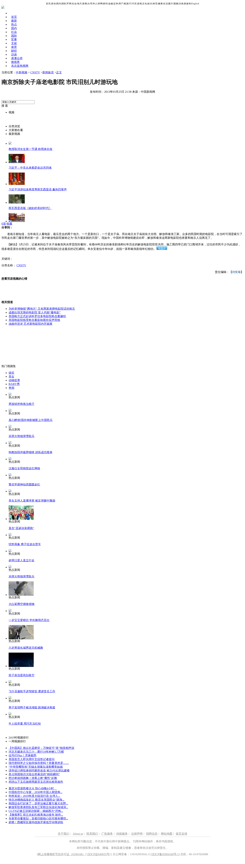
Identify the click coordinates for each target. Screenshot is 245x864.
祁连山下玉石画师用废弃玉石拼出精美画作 (36, 781)
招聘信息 (151, 833)
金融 (110, 3)
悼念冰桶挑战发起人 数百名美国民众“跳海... (36, 799)
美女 (11, 376)
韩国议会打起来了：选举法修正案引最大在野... (38, 803)
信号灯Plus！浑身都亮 (22, 755)
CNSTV (35, 72)
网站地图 (166, 833)
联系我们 (92, 833)
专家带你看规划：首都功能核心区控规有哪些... (38, 818)
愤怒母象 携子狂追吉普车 (25, 544)
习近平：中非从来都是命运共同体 (30, 167)
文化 (144, 3)
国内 (58, 3)
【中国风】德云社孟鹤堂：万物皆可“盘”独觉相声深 (41, 747)
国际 (64, 3)
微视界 (15, 62)
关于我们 (63, 833)
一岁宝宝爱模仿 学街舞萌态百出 (29, 620)
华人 (95, 3)
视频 (176, 3)
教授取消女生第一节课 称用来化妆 (30, 149)
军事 (69, 3)
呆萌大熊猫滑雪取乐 (21, 436)
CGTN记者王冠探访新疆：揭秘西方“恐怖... (36, 810)
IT (130, 3)
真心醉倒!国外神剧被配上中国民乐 (31, 420)
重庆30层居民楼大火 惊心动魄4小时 (33, 788)
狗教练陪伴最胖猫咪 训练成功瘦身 (30, 452)
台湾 (90, 3)
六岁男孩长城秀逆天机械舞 (26, 647)
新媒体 (187, 3)
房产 (121, 3)
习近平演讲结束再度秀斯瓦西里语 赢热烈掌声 (38, 189)
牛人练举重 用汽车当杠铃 (25, 723)
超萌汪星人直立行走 (21, 560)
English (195, 3)
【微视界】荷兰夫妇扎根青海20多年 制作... (36, 814)
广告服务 (107, 833)
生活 (165, 3)
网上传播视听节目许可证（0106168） (61, 854)
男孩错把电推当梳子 (21, 403)
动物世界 (14, 380)
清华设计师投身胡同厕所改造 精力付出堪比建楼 (39, 770)
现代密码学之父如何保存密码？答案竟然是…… (39, 762)
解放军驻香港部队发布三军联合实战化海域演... (38, 807)
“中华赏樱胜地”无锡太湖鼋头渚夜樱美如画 (36, 766)
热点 (14, 24)
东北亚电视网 (19, 65)
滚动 (53, 3)
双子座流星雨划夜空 (21, 675)
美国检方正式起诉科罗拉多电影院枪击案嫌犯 (37, 316)
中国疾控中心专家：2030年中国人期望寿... (35, 792)
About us (78, 833)
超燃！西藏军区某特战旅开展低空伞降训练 (36, 822)
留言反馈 (181, 833)
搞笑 (11, 372)
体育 (155, 3)
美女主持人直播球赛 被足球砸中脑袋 (32, 500)
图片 (170, 3)
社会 (74, 3)
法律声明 (137, 833)
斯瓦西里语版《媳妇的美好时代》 (30, 208)
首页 (48, 3)
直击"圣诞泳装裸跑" (21, 528)
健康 (160, 3)
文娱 (14, 43)
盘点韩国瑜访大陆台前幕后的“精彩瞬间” (34, 774)
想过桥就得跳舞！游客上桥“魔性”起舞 (33, 778)
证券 (116, 3)
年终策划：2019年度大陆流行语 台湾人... (34, 795)
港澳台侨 (17, 58)
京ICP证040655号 (98, 854)
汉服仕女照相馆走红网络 (24, 468)
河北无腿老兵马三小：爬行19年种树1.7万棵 (36, 751)
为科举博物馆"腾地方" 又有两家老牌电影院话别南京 (42, 308)
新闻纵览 (48, 72)
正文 (59, 72)
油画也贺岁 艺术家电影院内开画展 (30, 323)
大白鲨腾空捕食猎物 (21, 604)
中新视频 (21, 72)
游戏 (139, 3)
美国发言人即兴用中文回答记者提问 (32, 759)
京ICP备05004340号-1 (165, 854)
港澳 (84, 3)
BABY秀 (14, 384)
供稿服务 (122, 833)
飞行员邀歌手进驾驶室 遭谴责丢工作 (32, 691)
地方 (79, 3)
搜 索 (4, 105)
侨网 (100, 3)
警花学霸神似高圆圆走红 (24, 484)
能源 (126, 3)
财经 (105, 3)
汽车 (134, 3)
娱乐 (150, 3)
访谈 (181, 3)
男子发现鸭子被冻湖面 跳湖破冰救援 (32, 707)
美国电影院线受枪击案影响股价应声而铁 (34, 319)
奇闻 (11, 387)
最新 (14, 20)
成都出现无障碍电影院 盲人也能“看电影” (35, 312)
